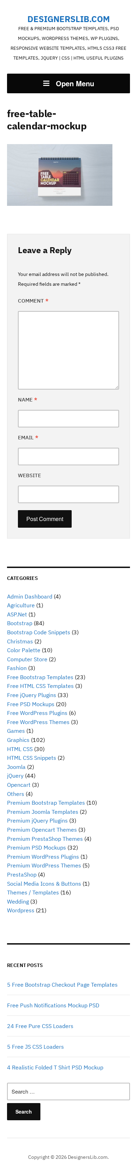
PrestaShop (22, 874)
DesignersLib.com (68, 19)
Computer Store (27, 659)
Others (15, 793)
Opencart (19, 784)
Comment (33, 300)
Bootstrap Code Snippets (38, 632)
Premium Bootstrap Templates (46, 802)
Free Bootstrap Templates (40, 677)
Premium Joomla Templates (42, 811)
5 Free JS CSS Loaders (35, 1046)
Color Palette (23, 650)
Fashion (17, 667)
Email (28, 437)
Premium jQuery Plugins (37, 820)
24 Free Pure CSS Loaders (40, 1025)
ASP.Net (17, 614)
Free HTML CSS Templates (40, 685)
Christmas (20, 641)
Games (16, 730)
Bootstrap (19, 623)
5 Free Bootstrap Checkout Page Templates (62, 984)
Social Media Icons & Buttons (44, 883)
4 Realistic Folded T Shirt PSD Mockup (55, 1067)
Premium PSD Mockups (36, 847)
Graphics (18, 739)
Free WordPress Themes (38, 721)
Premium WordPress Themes (44, 865)
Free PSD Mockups (30, 704)
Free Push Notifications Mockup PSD (53, 1005)
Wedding (18, 901)
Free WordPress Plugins (37, 712)
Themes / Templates (33, 892)
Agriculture (21, 605)
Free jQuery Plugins (31, 694)
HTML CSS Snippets (31, 757)
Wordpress (20, 910)
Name (27, 399)
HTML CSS (20, 748)
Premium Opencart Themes (42, 829)
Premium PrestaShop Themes (45, 838)
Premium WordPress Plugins (43, 856)
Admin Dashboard (29, 596)
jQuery (15, 775)
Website (29, 475)
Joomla (16, 766)
